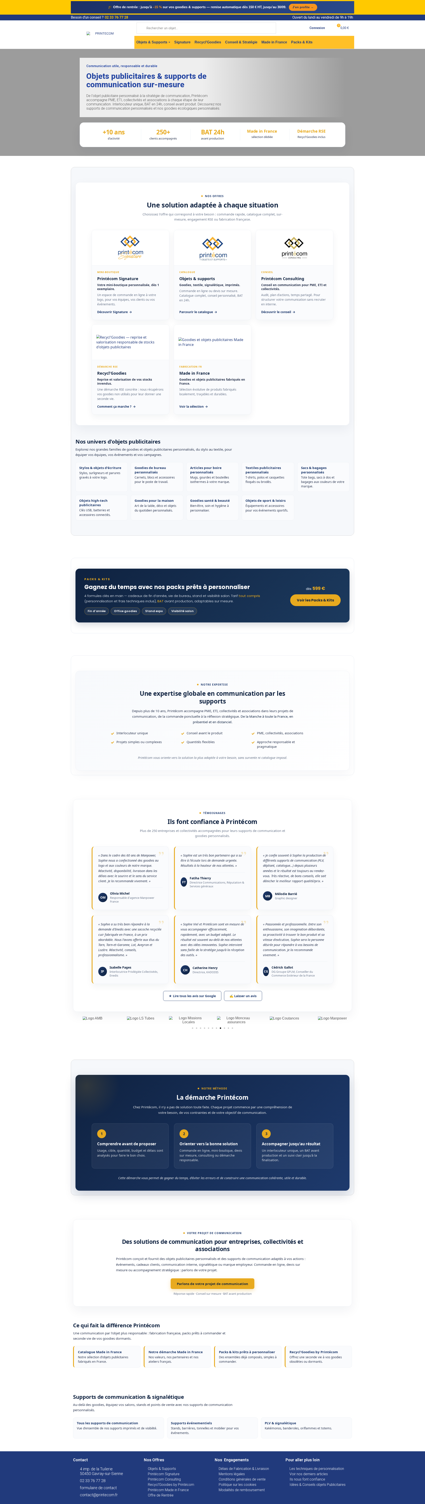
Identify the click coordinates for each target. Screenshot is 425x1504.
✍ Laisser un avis (243, 996)
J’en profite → (303, 7)
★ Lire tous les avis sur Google (192, 996)
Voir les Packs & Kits (315, 600)
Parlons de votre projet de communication (212, 1283)
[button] (192, 1028)
